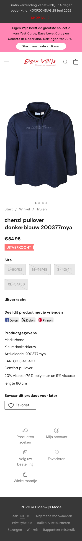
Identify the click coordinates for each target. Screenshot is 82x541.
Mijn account (56, 436)
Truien (41, 209)
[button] (41, 46)
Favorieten (56, 458)
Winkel (24, 209)
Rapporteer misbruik (59, 529)
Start (9, 209)
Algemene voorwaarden (54, 516)
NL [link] (22, 516)
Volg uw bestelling (25, 461)
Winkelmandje (25, 480)
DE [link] (29, 516)
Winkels (32, 529)
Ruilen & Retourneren (53, 523)
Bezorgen (15, 529)
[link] (41, 17)
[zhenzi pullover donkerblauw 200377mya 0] (41, 144)
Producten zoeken (25, 439)
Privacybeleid (22, 523)
